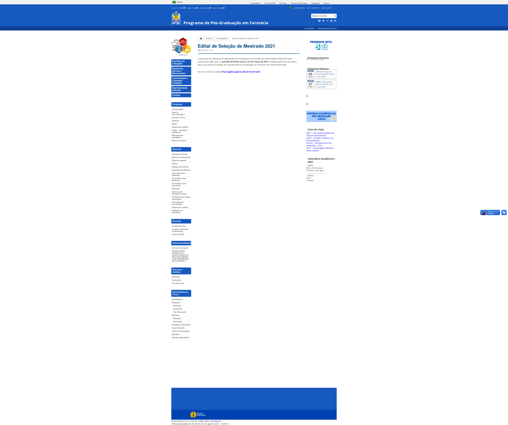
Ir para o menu (191, 8)
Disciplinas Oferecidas (181, 325)
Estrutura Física (178, 118)
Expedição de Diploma (181, 170)
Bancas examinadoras (181, 157)
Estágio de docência (180, 167)
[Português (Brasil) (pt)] (290, 8)
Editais (174, 164)
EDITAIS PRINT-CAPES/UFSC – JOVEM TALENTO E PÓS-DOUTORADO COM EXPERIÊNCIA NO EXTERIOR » (180, 256)
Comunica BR (270, 3)
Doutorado (176, 280)
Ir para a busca (204, 8)
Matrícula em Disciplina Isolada (179, 193)
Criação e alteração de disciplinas (180, 230)
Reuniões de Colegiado (178, 62)
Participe (283, 3)
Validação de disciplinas (177, 212)
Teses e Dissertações (181, 331)
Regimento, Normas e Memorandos (178, 70)
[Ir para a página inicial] (200, 39)
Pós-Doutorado (179, 312)
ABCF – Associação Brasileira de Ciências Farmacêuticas (320, 134)
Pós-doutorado (178, 283)
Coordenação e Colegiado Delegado (180, 80)
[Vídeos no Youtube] (327, 21)
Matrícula (176, 189)
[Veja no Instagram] (331, 21)
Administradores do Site (327, 28)
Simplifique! (255, 3)
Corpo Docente (178, 328)
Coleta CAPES (178, 234)
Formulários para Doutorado (179, 185)
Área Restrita (310, 28)
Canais (326, 3)
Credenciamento (179, 226)
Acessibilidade (299, 8)
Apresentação (177, 109)
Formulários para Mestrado (179, 179)
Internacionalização (180, 248)
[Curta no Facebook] (319, 21)
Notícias (209, 38)
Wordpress (216, 421)
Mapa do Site (326, 8)
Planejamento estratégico (177, 136)
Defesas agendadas (180, 337)
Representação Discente (179, 89)
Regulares (176, 303)
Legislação (315, 3)
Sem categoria (222, 38)
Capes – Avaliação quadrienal (179, 131)
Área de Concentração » (178, 113)
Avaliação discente (179, 154)
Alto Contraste (313, 8)
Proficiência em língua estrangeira (181, 198)
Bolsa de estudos (179, 160)
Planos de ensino (179, 141)
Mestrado (176, 277)
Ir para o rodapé (218, 8)
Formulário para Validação (178, 174)
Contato (176, 95)
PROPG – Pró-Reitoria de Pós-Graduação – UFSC (319, 144)
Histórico (175, 121)
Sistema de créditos (180, 127)
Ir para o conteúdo (178, 8)
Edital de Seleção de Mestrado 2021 (245, 38)
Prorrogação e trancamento (178, 203)
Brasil (179, 2)
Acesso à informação (299, 3)
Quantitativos (177, 299)
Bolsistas (175, 315)
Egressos (176, 334)
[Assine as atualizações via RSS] (335, 21)
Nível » (175, 124)
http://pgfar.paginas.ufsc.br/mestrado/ (241, 71)
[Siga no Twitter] (323, 21)
